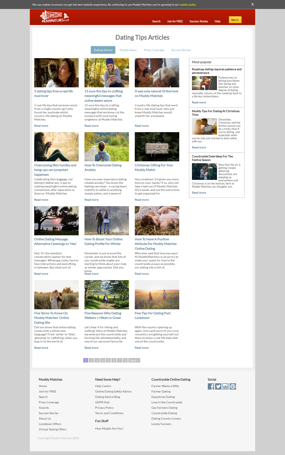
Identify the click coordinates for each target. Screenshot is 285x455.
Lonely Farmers (161, 424)
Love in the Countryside (166, 402)
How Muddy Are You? (109, 428)
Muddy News (128, 50)
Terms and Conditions (109, 413)
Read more (41, 125)
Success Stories (181, 50)
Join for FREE (47, 391)
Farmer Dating (160, 391)
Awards (44, 407)
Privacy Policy (104, 407)
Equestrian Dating (163, 397)
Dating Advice (103, 50)
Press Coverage (154, 50)
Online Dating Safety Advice (113, 391)
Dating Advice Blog (107, 397)
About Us (45, 418)
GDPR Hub (102, 402)
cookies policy (187, 4)
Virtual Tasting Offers (53, 429)
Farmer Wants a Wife (165, 386)
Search (43, 397)
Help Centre (103, 386)
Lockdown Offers (50, 424)
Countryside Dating (164, 413)
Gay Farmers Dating (164, 407)
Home (43, 386)
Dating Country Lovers (166, 418)
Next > (134, 360)
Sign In (234, 19)
